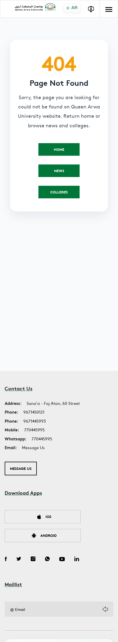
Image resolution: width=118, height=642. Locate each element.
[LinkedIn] (76, 559)
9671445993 (34, 421)
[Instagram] (33, 559)
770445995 (34, 429)
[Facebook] (6, 559)
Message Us (33, 447)
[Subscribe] (105, 609)
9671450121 (33, 412)
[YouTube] (62, 559)
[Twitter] (18, 559)
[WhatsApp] (47, 559)
